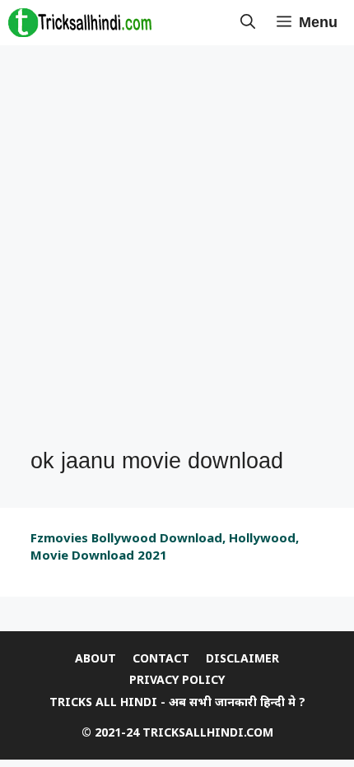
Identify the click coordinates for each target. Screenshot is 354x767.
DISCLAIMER (242, 658)
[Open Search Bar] (248, 22)
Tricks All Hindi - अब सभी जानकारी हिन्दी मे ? (177, 701)
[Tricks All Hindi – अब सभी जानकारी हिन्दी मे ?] (79, 22)
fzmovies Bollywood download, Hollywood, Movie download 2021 (164, 546)
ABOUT (95, 658)
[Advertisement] (177, 248)
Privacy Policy (177, 679)
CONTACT (161, 658)
